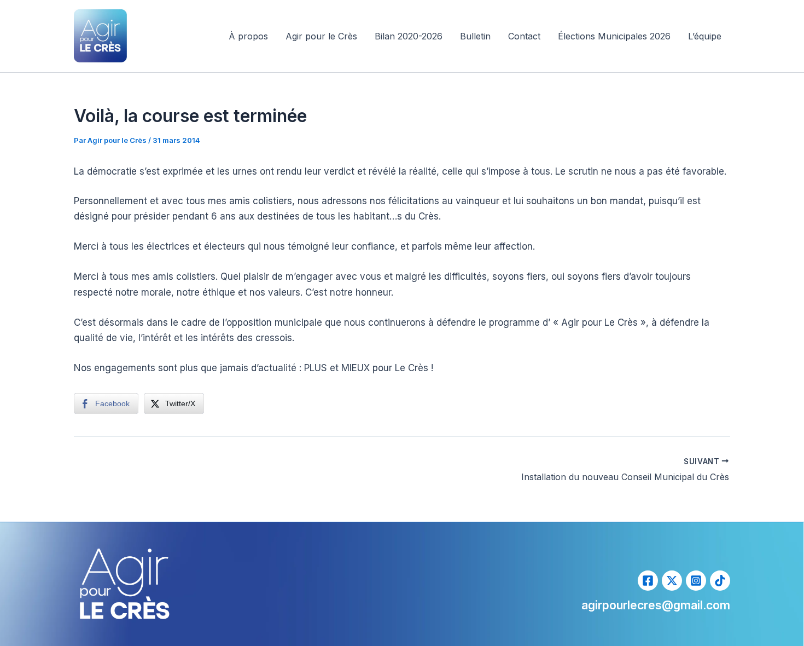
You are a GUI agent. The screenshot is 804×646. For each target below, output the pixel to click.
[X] (672, 580)
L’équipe (704, 36)
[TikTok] (720, 580)
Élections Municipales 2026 (614, 36)
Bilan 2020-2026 (408, 36)
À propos (248, 36)
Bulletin (475, 36)
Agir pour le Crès (321, 36)
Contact (524, 36)
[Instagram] (696, 580)
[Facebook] (648, 580)
